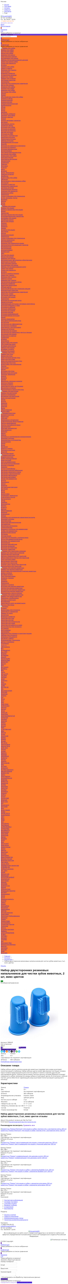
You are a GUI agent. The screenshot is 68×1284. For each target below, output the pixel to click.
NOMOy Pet (5, 773)
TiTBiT (3, 820)
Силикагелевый (6, 250)
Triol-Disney (5, 823)
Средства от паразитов (9, 611)
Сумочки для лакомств (9, 191)
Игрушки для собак (8, 127)
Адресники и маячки (8, 336)
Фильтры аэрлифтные (9, 544)
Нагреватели (5, 524)
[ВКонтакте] (4, 1051)
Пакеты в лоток (6, 278)
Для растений (6, 536)
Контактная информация (13, 1200)
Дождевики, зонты (7, 124)
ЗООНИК (4, 884)
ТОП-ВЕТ (4, 936)
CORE (3, 685)
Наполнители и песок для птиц (12, 389)
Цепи (3, 169)
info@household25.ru (8, 1226)
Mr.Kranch (4, 768)
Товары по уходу (7, 613)
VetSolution (5, 832)
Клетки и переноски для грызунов (13, 556)
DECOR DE (5, 687)
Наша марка (5, 909)
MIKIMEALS (5, 756)
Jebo (2, 731)
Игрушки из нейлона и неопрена (13, 146)
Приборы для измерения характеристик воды (18, 517)
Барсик (3, 850)
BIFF (2, 665)
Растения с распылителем (10, 474)
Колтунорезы (6, 630)
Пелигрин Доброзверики (10, 916)
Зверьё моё (5, 874)
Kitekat (3, 739)
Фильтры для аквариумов (10, 541)
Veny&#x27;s (5, 830)
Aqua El (3, 657)
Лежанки (4, 226)
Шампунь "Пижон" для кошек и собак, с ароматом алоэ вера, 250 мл (26, 1185)
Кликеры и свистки (8, 184)
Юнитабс (4, 953)
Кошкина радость (7, 899)
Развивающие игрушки (9, 142)
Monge (3, 759)
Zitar (2, 842)
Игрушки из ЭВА (7, 134)
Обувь (3, 107)
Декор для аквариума (9, 479)
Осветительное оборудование (12, 421)
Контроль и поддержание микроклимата (16, 437)
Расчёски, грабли (7, 638)
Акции (6, 4)
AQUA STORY (5, 659)
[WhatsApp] (17, 1051)
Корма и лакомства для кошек (12, 209)
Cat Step (4, 675)
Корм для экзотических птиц (11, 361)
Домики (4, 223)
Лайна (3, 902)
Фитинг (3, 505)
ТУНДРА (4, 939)
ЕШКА (3, 872)
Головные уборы (7, 125)
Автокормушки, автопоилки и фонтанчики (16, 260)
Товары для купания (8, 78)
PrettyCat (4, 788)
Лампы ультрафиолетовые (10, 425)
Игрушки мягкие (7, 312)
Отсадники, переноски (9, 495)
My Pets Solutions (7, 770)
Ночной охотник (7, 912)
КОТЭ (3, 897)
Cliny (2, 682)
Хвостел (4, 946)
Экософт (4, 949)
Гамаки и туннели (7, 585)
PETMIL (3, 785)
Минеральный (6, 246)
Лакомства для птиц (8, 363)
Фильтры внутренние (9, 548)
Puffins (3, 795)
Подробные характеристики (11, 1062)
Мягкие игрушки (7, 132)
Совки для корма (7, 268)
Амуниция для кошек (9, 334)
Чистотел (4, 948)
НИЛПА (3, 911)
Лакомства (5, 213)
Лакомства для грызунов (10, 554)
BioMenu (4, 669)
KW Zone (4, 743)
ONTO (3, 775)
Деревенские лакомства (10, 865)
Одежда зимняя (7, 100)
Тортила (4, 938)
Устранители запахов (8, 75)
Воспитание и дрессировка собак (13, 181)
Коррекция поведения (9, 186)
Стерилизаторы (6, 527)
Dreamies (4, 694)
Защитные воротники (9, 285)
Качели (3, 376)
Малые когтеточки (7, 329)
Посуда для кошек (7, 255)
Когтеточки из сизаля (9, 331)
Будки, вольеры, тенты (9, 198)
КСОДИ (3, 901)
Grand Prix (4, 717)
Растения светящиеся (9, 475)
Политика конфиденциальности (16, 1220)
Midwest (4, 754)
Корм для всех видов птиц (10, 357)
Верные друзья (6, 859)
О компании (8, 1207)
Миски (3, 369)
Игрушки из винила (8, 129)
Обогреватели (6, 430)
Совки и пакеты (6, 68)
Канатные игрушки (8, 137)
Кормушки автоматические (11, 522)
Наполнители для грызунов (11, 566)
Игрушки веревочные (9, 149)
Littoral (3, 749)
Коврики (4, 225)
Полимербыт (5, 923)
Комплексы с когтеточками (11, 327)
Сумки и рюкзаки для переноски (13, 196)
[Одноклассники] (7, 1051)
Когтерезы (5, 628)
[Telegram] (9, 1051)
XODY (3, 840)
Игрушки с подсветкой (9, 135)
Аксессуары (5, 411)
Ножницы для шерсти (9, 637)
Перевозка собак (7, 193)
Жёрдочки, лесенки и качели (11, 381)
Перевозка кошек (7, 235)
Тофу (2, 253)
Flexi (2, 702)
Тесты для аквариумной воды (11, 539)
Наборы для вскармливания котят (13, 267)
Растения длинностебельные (12, 470)
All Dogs (3, 653)
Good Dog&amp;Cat (8, 716)
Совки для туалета (7, 275)
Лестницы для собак (8, 92)
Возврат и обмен (10, 1205)
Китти (3, 896)
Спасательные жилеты (9, 189)
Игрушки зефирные (8, 309)
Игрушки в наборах (8, 307)
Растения (4, 447)
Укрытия (4, 406)
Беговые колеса (7, 574)
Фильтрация (5, 542)
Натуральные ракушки (9, 487)
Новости (7, 10)
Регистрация (5, 26)
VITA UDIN (4, 833)
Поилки (3, 366)
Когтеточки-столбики (9, 326)
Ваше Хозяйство (7, 857)
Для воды (4, 534)
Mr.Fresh (4, 766)
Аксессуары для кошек (9, 342)
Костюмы (4, 122)
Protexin (4, 793)
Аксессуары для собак (9, 178)
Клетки (3, 201)
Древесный (5, 252)
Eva (2, 697)
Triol (2, 822)
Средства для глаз (7, 618)
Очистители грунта (8, 497)
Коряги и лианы (7, 448)
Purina (3, 796)
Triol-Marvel (5, 825)
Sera (2, 808)
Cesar (3, 679)
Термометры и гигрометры (11, 440)
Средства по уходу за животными (13, 603)
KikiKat (3, 738)
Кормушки (5, 368)
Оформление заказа (24, 1282)
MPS (2, 764)
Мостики (4, 405)
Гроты (3, 492)
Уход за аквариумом (8, 462)
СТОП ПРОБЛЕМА (7, 933)
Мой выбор (5, 906)
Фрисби (4, 144)
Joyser (3, 734)
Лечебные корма (7, 220)
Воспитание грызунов (9, 561)
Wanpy (3, 837)
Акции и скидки (10, 1215)
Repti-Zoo (4, 801)
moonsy (3, 761)
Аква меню (5, 845)
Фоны (3, 408)
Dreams (3, 696)
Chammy (4, 680)
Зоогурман (5, 881)
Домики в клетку (7, 384)
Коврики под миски (8, 258)
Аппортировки (6, 151)
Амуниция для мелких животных (13, 590)
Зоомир (3, 882)
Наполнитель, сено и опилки (11, 593)
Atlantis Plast (5, 660)
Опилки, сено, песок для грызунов (13, 564)
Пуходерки (5, 643)
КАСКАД (4, 892)
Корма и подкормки (8, 394)
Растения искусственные (10, 463)
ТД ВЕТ (3, 934)
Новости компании (11, 1216)
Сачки (3, 500)
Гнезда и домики (7, 383)
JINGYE (3, 733)
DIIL (2, 689)
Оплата (7, 8)
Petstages (4, 786)
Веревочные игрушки (9, 373)
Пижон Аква (5, 921)
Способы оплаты (10, 1203)
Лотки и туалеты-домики (10, 273)
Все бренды (8, 1208)
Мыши (3, 317)
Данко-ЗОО (5, 864)
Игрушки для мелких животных (12, 586)
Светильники (6, 426)
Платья (3, 119)
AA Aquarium (5, 650)
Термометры (5, 504)
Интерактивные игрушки (10, 315)
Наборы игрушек (7, 141)
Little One (4, 748)
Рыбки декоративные (9, 458)
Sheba (3, 812)
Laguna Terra (5, 746)
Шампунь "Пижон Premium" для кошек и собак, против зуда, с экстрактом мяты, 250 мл (33, 1130)
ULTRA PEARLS (6, 827)
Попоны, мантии (7, 117)
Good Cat (4, 712)
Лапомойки (5, 82)
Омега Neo (5, 914)
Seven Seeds (5, 810)
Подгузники (5, 72)
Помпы (3, 516)
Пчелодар (4, 926)
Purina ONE (5, 798)
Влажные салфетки (8, 73)
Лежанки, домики (7, 578)
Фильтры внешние (8, 546)
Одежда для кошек (8, 351)
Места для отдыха (7, 85)
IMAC (3, 727)
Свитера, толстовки (8, 115)
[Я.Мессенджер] (2, 1051)
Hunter (3, 724)
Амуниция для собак (8, 154)
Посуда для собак (7, 51)
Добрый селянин (7, 869)
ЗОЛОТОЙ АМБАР (7, 877)
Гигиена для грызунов (9, 563)
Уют (2, 941)
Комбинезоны (6, 105)
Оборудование (6, 410)
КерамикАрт (5, 894)
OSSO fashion (5, 776)
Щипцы (3, 509)
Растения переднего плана (11, 472)
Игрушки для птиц (7, 371)
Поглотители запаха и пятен (11, 282)
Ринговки (4, 166)
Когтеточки (5, 322)
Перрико (4, 918)
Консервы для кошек (8, 218)
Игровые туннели (7, 349)
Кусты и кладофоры (8, 468)
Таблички (4, 179)
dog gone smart (6, 690)
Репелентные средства (9, 290)
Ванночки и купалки (8, 388)
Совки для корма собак (9, 61)
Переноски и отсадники (10, 420)
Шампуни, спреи (7, 77)
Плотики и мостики (8, 450)
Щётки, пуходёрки (7, 642)
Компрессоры (6, 521)
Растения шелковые (8, 477)
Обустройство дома (8, 344)
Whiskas (4, 838)
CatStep (4, 677)
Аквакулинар (5, 847)
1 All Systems (5, 647)
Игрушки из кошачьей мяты (11, 300)
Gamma (3, 707)
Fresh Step (4, 704)
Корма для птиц (6, 356)
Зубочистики (5, 889)
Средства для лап (7, 620)
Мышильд (4, 907)
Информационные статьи (13, 1218)
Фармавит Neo (6, 943)
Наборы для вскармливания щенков (14, 60)
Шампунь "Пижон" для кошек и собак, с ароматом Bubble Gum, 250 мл (27, 1171)
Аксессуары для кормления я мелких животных (18, 571)
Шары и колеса (6, 573)
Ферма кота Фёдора (8, 944)
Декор (3, 400)
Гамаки (3, 93)
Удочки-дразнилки (8, 319)
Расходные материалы (9, 526)
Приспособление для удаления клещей (15, 289)
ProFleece (4, 791)
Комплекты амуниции (9, 159)
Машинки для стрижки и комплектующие (16, 633)
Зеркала (4, 378)
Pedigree (4, 780)
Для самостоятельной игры (11, 152)
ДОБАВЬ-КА (5, 867)
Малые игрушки (7, 302)
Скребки (4, 502)
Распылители (6, 499)
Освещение (5, 514)
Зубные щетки (6, 287)
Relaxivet (4, 800)
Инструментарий (7, 453)
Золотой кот (5, 879)
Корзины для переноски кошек (12, 243)
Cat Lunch (4, 674)
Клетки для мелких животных (11, 588)
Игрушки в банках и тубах (10, 305)
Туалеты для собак (7, 67)
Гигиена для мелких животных (12, 591)
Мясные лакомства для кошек (12, 215)
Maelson (4, 753)
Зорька (3, 887)
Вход (2, 24)
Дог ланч (4, 870)
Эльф (3, 951)
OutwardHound (6, 778)
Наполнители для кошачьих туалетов (14, 245)
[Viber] (14, 1051)
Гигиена (4, 65)
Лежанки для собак (8, 87)
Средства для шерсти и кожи (11, 625)
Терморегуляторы (7, 438)
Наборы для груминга (9, 635)
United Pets (5, 828)
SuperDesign (5, 815)
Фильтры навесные (8, 549)
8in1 (2, 648)
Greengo (4, 721)
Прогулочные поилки (9, 56)
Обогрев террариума (9, 428)
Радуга (3, 928)
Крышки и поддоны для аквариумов (14, 529)
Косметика (5, 615)
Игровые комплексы (8, 346)
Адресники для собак (9, 156)
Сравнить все (29, 1125)
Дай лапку (4, 862)
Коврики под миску (8, 55)
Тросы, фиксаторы (7, 172)
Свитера (4, 112)
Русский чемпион (7, 929)
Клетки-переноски (8, 240)
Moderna (4, 758)
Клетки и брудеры (7, 605)
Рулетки (4, 167)
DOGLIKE (4, 692)
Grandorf (4, 719)
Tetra (2, 818)
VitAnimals (4, 835)
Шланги (4, 507)
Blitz (2, 670)
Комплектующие (7, 157)
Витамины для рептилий (10, 396)
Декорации (5, 482)
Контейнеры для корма (9, 58)
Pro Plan (4, 790)
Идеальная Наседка (8, 891)
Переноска (5, 194)
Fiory (2, 701)
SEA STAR (4, 807)
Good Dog (4, 714)
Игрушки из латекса (8, 147)
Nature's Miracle (6, 771)
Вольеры (4, 199)
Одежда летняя (6, 102)
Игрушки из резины (8, 130)
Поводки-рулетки (7, 174)
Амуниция (4, 183)
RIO (2, 803)
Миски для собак (7, 53)
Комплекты (5, 341)
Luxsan (3, 751)
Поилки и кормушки (8, 600)
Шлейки (4, 171)
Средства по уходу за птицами (12, 386)
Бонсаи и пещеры (7, 465)
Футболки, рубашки (8, 114)
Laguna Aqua (5, 744)
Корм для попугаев (8, 359)
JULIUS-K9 (4, 736)
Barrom (3, 664)
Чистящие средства (8, 80)
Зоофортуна (5, 886)
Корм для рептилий (8, 398)
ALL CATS (4, 652)
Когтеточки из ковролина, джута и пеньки (16, 332)
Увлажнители (6, 442)
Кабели (3, 435)
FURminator (5, 706)
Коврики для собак (8, 90)
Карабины (4, 176)
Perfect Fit (4, 781)
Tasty (2, 817)
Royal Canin (5, 805)
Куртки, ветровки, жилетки (11, 120)
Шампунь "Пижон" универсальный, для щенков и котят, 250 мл (24, 1158)
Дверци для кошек (8, 347)
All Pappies (4, 655)
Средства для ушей (8, 623)
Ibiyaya (3, 726)
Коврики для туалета (8, 280)
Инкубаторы (5, 601)
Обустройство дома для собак (12, 97)
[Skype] (19, 1051)
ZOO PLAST (5, 844)
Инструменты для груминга (11, 627)
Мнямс (3, 904)
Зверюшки (5, 875)
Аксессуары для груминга (10, 610)
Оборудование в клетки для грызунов (15, 558)
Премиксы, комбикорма (10, 598)
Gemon (3, 709)
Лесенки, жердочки (8, 374)
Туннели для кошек (8, 230)
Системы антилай (7, 188)
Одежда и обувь (7, 98)
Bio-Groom (4, 667)
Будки (3, 204)
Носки (3, 109)
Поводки (4, 164)
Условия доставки (11, 1202)
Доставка (7, 6)
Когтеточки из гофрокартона (11, 324)
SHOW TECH (5, 813)
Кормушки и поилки (8, 262)
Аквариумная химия (8, 532)
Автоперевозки (6, 241)
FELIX (3, 699)
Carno (3, 672)
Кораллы (4, 485)
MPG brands (5, 763)
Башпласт (4, 852)
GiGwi (3, 711)
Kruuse (3, 741)
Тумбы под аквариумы (9, 531)
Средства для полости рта (10, 622)
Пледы (3, 95)
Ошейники (5, 162)
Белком (3, 854)
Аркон (3, 849)
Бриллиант (5, 855)
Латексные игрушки (8, 139)
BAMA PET (4, 662)
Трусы (3, 110)
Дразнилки (5, 299)
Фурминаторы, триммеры (10, 640)
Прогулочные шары (8, 559)
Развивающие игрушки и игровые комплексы (18, 304)
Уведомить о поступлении (8, 1049)
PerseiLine (4, 783)
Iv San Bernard (6, 729)
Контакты (7, 11)
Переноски (5, 236)
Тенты (3, 203)
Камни (3, 433)
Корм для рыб (6, 460)
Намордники (5, 161)
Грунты (3, 401)
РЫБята (4, 931)
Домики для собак (7, 88)
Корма (3, 211)
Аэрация (4, 512)
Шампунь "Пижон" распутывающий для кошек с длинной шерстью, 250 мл (28, 1144)
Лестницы (4, 231)
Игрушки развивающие (9, 314)
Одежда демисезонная (9, 104)
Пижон (3, 919)
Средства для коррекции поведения (14, 83)
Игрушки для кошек (8, 297)
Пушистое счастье (7, 924)
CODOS (3, 684)
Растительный (6, 248)
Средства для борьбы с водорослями (14, 537)
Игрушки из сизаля (8, 310)
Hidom (3, 722)
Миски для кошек (7, 257)
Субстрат (4, 418)
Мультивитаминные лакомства (12, 216)
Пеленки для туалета (8, 70)
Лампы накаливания (8, 423)
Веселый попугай (7, 860)
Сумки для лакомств (8, 63)
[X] (12, 1051)
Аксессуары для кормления (11, 364)
